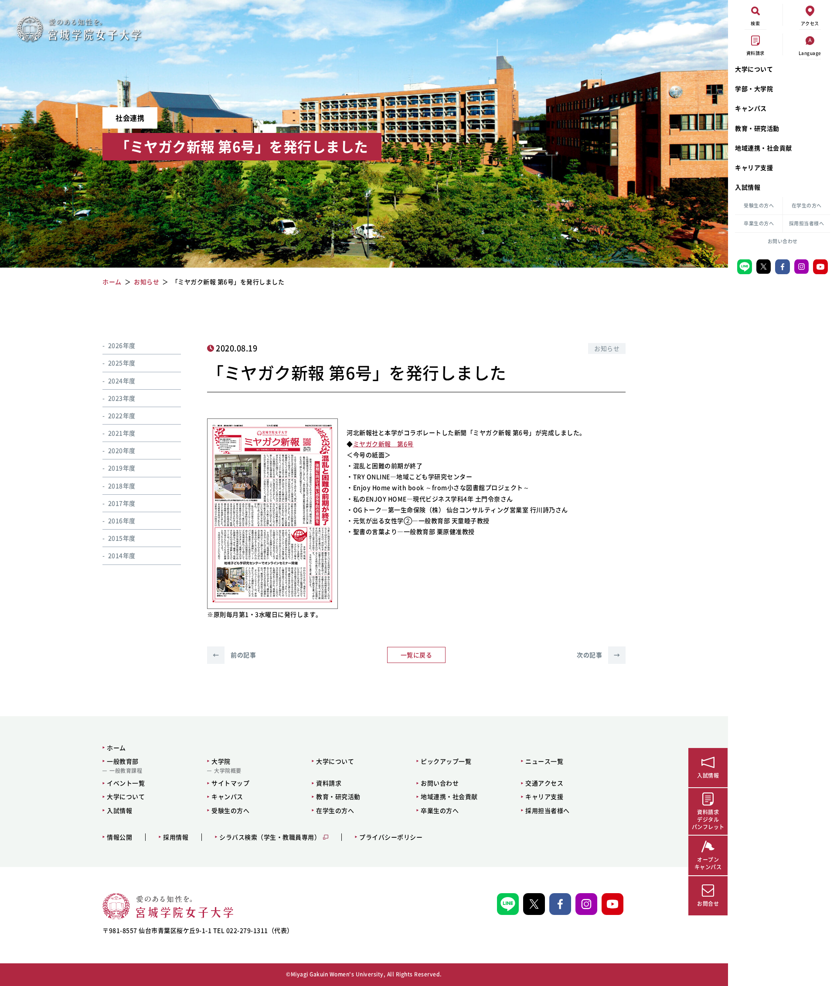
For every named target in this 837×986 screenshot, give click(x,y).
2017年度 (122, 502)
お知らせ (606, 348)
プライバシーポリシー (390, 837)
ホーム (116, 747)
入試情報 (747, 187)
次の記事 (598, 654)
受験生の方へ (759, 205)
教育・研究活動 (757, 128)
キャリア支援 (754, 167)
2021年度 (122, 432)
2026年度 (122, 345)
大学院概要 (228, 771)
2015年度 (122, 538)
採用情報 (175, 837)
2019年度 (122, 467)
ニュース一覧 (544, 761)
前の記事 (234, 654)
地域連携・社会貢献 (763, 147)
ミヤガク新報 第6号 (383, 443)
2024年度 (122, 380)
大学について (754, 69)
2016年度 (122, 520)
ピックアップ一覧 (446, 761)
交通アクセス (544, 783)
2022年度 (122, 415)
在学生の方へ (807, 205)
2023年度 (122, 397)
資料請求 (328, 783)
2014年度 (122, 555)
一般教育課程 (125, 771)
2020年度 (122, 450)
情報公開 (119, 837)
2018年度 (122, 485)
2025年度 (122, 362)
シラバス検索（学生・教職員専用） (269, 837)
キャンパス (751, 108)
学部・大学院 (754, 88)
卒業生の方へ (759, 223)
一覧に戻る (416, 654)
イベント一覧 (126, 783)
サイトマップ (230, 783)
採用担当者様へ (806, 223)
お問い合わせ (783, 241)
